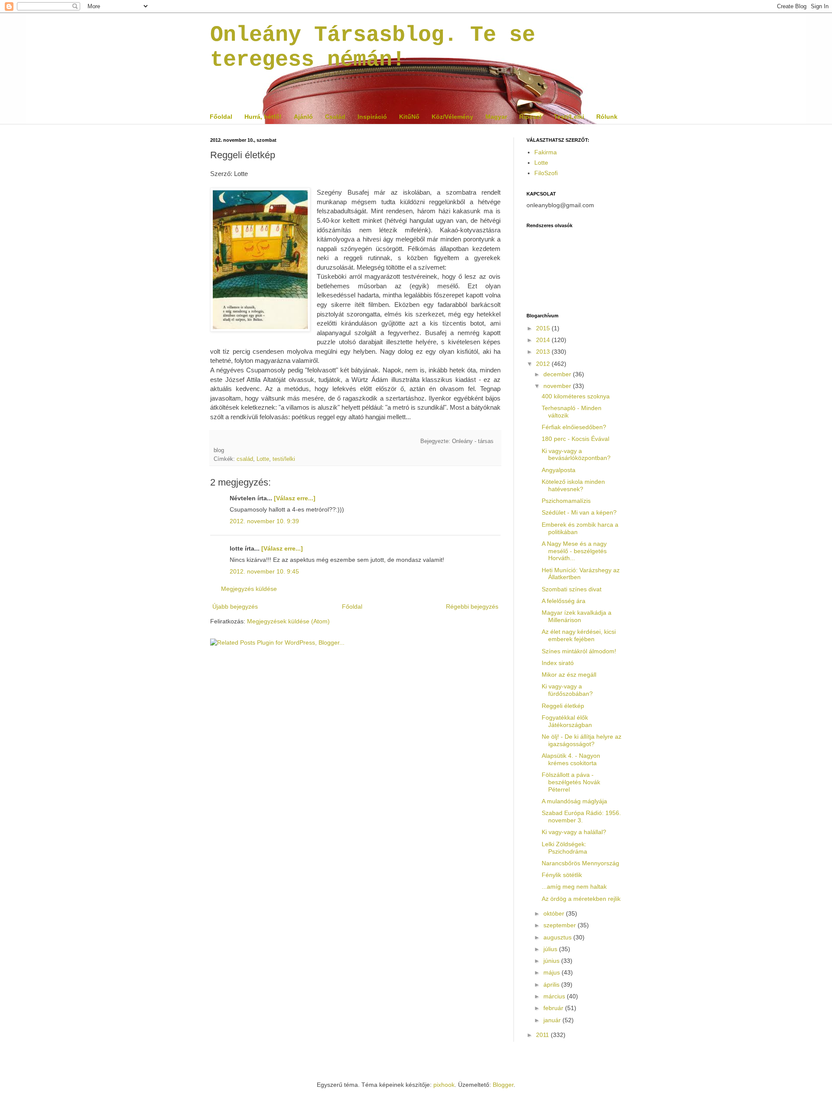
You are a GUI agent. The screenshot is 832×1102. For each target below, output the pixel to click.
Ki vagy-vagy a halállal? (574, 831)
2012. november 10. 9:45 (264, 571)
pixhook (444, 1084)
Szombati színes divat (571, 589)
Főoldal (221, 116)
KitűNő (409, 116)
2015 (544, 328)
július (551, 949)
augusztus (558, 937)
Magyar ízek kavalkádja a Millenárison (576, 616)
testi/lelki (284, 459)
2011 (543, 1034)
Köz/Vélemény (452, 116)
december (558, 374)
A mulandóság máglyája (574, 801)
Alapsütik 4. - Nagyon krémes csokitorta (571, 759)
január (552, 1020)
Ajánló (303, 116)
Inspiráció (372, 116)
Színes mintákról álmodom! (579, 651)
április (552, 984)
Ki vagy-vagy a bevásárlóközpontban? (576, 454)
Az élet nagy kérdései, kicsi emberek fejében (579, 635)
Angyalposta (558, 469)
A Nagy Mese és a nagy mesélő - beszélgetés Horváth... (574, 551)
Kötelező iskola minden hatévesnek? (573, 485)
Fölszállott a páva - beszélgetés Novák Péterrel (571, 782)
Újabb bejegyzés (235, 606)
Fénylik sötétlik (562, 874)
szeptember (560, 925)
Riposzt (530, 116)
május (552, 972)
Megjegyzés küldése (249, 588)
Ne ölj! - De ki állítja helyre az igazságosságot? (581, 740)
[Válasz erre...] (294, 498)
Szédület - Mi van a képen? (579, 512)
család (245, 459)
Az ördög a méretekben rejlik (581, 898)
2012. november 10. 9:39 (264, 521)
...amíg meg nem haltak (574, 886)
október (554, 913)
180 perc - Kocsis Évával (575, 438)
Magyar (496, 116)
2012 (544, 363)
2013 (544, 351)
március (555, 996)
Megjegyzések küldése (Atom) (288, 621)
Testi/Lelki (569, 116)
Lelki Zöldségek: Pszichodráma (564, 848)
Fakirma (545, 152)
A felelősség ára (563, 600)
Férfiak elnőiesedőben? (574, 427)
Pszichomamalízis (566, 500)
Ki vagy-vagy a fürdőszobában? (567, 690)
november (558, 385)
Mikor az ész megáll (569, 674)
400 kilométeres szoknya (576, 396)
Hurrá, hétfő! (263, 116)
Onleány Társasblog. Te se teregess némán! (372, 47)
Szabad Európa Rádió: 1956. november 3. (581, 816)
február (554, 1007)
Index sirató (558, 662)
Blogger (503, 1084)
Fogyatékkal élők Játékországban (567, 721)
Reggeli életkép (563, 705)
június (552, 960)
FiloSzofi (546, 173)
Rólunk (607, 116)
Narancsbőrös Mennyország (580, 863)
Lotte (263, 459)
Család (335, 116)
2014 (544, 339)
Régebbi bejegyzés (472, 606)
